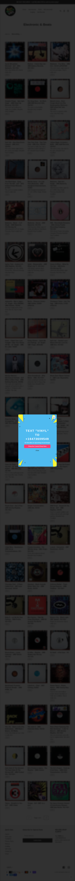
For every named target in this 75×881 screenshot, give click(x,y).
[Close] (54, 417)
